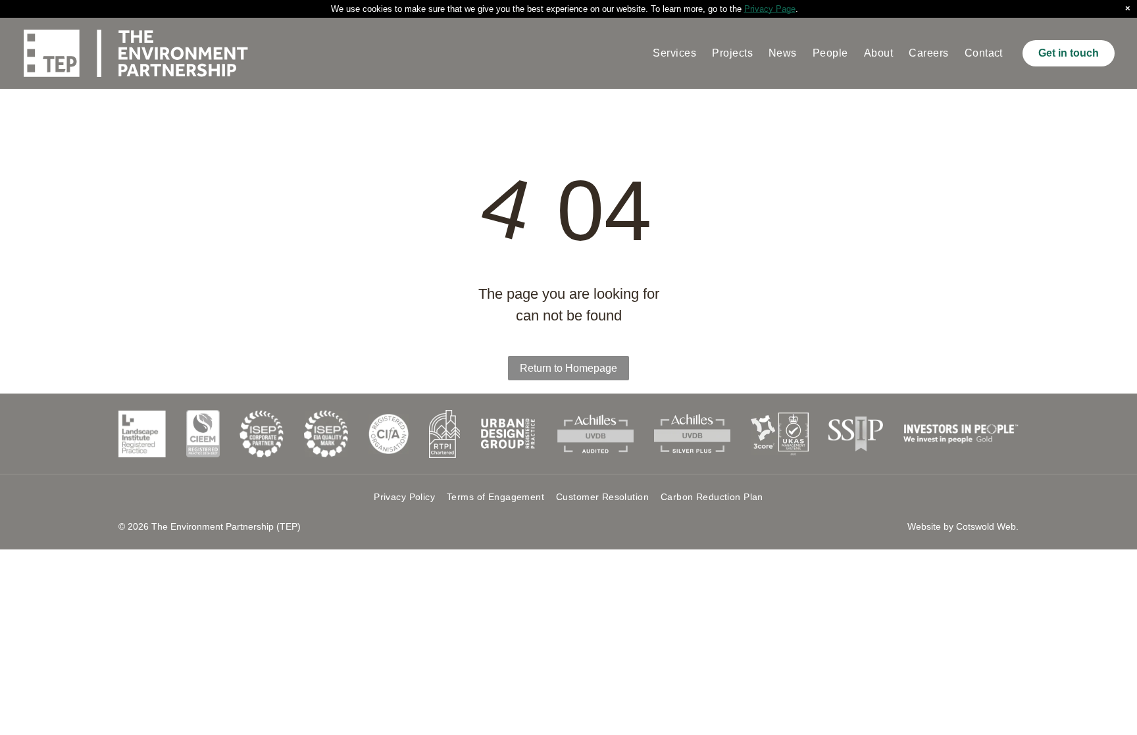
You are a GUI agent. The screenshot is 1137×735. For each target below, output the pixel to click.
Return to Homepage (568, 368)
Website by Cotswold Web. (963, 526)
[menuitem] (674, 53)
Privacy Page (770, 9)
